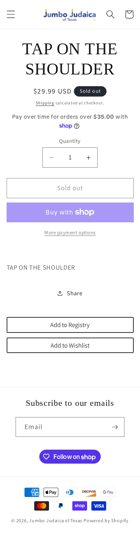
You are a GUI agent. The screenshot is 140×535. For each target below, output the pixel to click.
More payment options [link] (70, 232)
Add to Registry (70, 324)
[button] (10, 14)
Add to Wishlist (70, 345)
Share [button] (74, 293)
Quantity (70, 140)
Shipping (45, 103)
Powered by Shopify (106, 520)
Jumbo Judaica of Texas (55, 520)
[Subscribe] (114, 427)
